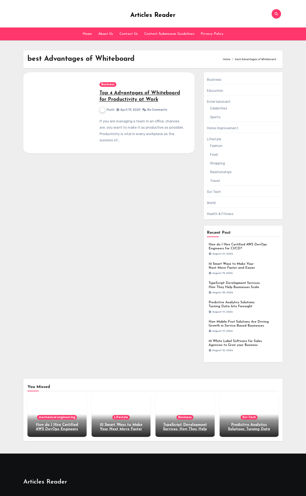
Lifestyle (214, 139)
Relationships (221, 172)
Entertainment (219, 102)
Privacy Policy (212, 34)
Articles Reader (152, 15)
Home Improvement (222, 128)
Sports (215, 117)
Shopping (217, 163)
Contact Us (128, 34)
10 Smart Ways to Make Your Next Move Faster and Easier (121, 429)
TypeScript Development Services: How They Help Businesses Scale (185, 429)
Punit (110, 110)
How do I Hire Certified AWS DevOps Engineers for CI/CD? (57, 429)
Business (108, 84)
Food (214, 155)
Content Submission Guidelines (169, 34)
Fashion (216, 146)
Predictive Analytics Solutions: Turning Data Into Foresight (249, 429)
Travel (215, 181)
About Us (105, 34)
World (211, 203)
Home (87, 34)
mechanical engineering (57, 417)
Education (215, 91)
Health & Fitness (220, 214)
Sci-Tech (214, 192)
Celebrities (218, 108)
